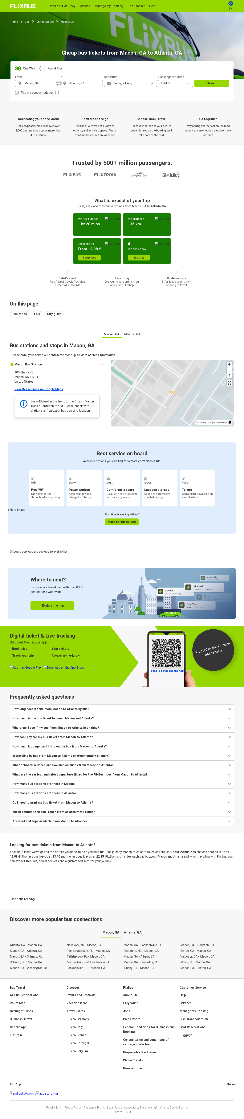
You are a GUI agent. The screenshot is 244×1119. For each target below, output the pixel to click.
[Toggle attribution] (230, 422)
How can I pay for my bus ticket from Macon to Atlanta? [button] (52, 737)
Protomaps (202, 422)
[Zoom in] (229, 364)
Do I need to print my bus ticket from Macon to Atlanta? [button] (52, 802)
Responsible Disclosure (139, 1052)
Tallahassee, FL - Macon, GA (85, 956)
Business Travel (21, 1019)
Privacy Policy (72, 1107)
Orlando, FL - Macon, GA (26, 962)
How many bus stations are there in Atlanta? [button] (44, 793)
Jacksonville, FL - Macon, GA (86, 968)
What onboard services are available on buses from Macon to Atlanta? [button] (63, 765)
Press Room (131, 1019)
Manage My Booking (194, 1011)
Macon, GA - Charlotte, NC (141, 962)
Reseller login (132, 1068)
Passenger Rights (94, 1107)
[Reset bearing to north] (229, 375)
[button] (58, 364)
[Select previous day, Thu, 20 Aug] (146, 83)
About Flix (130, 995)
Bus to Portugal (78, 1043)
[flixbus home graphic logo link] (23, 6)
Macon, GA (67, 21)
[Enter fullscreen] (229, 383)
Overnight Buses (21, 1011)
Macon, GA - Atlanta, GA (26, 951)
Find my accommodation (37, 92)
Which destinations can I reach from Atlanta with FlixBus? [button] (53, 812)
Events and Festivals (81, 995)
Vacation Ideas (77, 1003)
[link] (122, 593)
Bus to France (76, 1035)
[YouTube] (229, 1093)
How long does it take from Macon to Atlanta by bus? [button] (50, 709)
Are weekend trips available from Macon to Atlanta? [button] (49, 821)
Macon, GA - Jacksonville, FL (143, 945)
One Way (29, 68)
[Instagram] (228, 1093)
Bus (27, 21)
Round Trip (54, 68)
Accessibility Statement (138, 1107)
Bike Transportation (194, 1019)
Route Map (17, 1003)
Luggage (186, 1035)
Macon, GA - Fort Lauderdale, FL (88, 962)
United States (45, 21)
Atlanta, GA (132, 334)
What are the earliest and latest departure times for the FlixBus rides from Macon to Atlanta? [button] (79, 774)
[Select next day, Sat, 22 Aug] (152, 83)
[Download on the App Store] (47, 1093)
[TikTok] (232, 1093)
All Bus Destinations (24, 995)
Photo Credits (133, 1060)
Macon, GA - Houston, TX (197, 945)
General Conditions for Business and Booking (149, 1029)
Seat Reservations (192, 1027)
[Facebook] (227, 1093)
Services (186, 1003)
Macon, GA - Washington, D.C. (29, 968)
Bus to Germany (78, 1019)
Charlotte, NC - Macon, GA (141, 951)
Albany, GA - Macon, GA (139, 968)
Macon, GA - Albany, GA (139, 956)
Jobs (126, 1011)
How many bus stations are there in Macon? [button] (43, 784)
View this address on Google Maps (38, 389)
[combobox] (40, 83)
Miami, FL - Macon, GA (195, 962)
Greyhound (130, 1003)
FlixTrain (16, 1035)
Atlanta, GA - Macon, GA (26, 945)
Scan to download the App (167, 670)
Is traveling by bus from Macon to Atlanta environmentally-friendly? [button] (61, 756)
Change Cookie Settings (174, 1107)
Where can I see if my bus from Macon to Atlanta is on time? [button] (55, 728)
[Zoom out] (229, 370)
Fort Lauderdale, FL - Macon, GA (88, 951)
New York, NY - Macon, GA (84, 945)
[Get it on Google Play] (23, 1093)
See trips (138, 257)
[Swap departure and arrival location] (59, 83)
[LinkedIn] (230, 1093)
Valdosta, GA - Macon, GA (197, 956)
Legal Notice (114, 1107)
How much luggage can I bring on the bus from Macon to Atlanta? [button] (59, 746)
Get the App (18, 1027)
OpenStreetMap (218, 422)
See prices (89, 257)
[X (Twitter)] (231, 1093)
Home (14, 21)
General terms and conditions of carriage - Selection (146, 1042)
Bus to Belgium (77, 1051)
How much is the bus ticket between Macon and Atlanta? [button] (53, 718)
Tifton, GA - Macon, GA (195, 951)
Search (212, 83)
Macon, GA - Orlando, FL (26, 956)
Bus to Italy (75, 1027)
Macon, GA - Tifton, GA (195, 968)
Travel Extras (76, 1011)
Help (183, 995)
